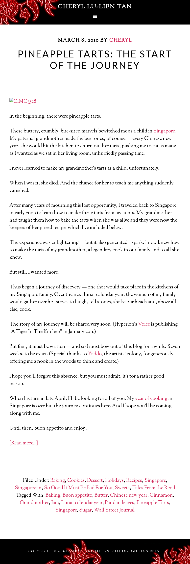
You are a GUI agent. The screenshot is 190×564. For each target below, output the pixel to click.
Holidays (114, 480)
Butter (101, 495)
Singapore (164, 131)
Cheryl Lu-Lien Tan (95, 6)
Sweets (122, 488)
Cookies (76, 480)
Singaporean (28, 488)
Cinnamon (161, 495)
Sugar (85, 510)
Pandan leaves (119, 503)
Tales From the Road (153, 488)
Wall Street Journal (114, 510)
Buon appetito (77, 495)
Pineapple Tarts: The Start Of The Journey (95, 59)
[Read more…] (23, 443)
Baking (57, 480)
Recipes (134, 480)
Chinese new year (128, 495)
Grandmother (34, 503)
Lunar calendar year (81, 503)
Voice (144, 324)
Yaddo (94, 354)
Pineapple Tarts (153, 503)
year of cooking (151, 398)
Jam (55, 503)
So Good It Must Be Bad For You (78, 488)
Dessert (95, 480)
